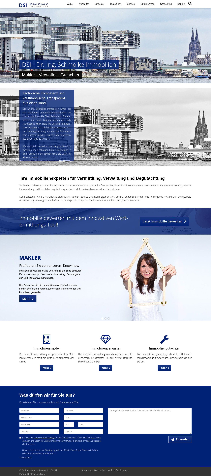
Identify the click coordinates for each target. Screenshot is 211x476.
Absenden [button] (182, 439)
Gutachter (99, 4)
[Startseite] (39, 4)
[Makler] (46, 341)
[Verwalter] (105, 341)
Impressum (87, 470)
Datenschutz (100, 470)
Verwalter (84, 4)
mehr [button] (46, 367)
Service (131, 4)
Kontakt (181, 4)
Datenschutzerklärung (44, 437)
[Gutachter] (164, 341)
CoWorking (166, 4)
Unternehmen (147, 4)
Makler (69, 4)
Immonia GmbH (38, 474)
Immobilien (115, 4)
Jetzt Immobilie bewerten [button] (162, 221)
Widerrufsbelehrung (118, 470)
